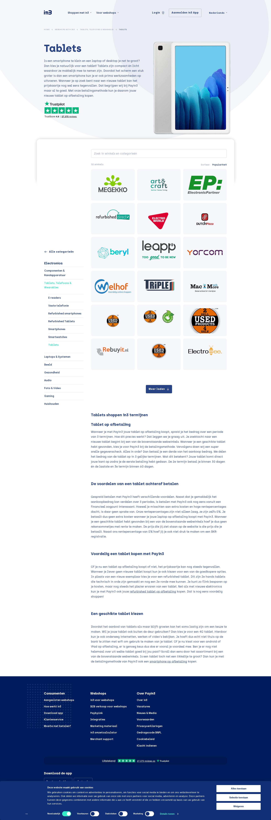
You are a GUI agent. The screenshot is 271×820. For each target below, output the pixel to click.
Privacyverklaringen (149, 726)
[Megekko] (113, 184)
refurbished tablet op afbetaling (153, 591)
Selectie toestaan (238, 797)
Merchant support (101, 739)
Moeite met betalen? (57, 726)
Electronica (53, 263)
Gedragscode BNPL (149, 732)
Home (47, 29)
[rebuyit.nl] (113, 354)
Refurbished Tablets (61, 321)
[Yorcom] (205, 252)
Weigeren (238, 806)
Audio (48, 380)
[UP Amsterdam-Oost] (159, 354)
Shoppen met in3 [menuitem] (78, 12)
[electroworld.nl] (159, 218)
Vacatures (143, 706)
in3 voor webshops (102, 700)
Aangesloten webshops (59, 700)
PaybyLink (96, 713)
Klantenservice (53, 719)
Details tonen (167, 813)
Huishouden (51, 403)
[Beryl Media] (113, 252)
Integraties (97, 719)
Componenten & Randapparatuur (55, 273)
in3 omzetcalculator (103, 732)
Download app (53, 713)
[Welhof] (113, 286)
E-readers (54, 297)
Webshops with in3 (65, 29)
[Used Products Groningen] (159, 320)
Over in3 (142, 700)
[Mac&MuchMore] (205, 286)
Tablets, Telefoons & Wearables (97, 29)
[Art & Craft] (159, 184)
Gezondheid (52, 372)
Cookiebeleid (145, 739)
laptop (97, 60)
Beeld (48, 364)
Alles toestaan (238, 788)
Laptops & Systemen (57, 356)
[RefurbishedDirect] (113, 218)
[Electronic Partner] (205, 184)
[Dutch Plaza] (205, 218)
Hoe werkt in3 (52, 706)
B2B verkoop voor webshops (108, 706)
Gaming (49, 396)
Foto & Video (52, 388)
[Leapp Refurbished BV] (159, 252)
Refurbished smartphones (64, 313)
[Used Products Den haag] (205, 320)
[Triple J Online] (159, 286)
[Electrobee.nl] (205, 354)
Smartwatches (57, 337)
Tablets (53, 344)
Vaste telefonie (58, 305)
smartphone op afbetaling (168, 661)
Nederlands (217, 12)
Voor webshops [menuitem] (106, 12)
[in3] (53, 13)
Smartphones (56, 329)
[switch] (94, 813)
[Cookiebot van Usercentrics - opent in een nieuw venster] (26, 814)
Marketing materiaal (103, 726)
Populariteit (219, 165)
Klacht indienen (147, 745)
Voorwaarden (145, 719)
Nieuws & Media (147, 713)
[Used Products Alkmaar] (113, 320)
